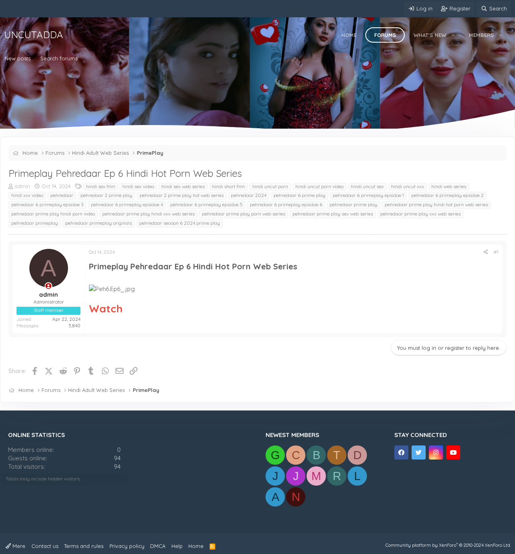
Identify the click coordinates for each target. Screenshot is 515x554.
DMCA (157, 546)
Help (177, 546)
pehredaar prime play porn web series (243, 214)
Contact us (44, 546)
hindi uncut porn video (319, 186)
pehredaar (61, 195)
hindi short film (228, 186)
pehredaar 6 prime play (299, 195)
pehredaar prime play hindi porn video (53, 214)
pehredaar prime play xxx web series (420, 214)
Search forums (59, 58)
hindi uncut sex (367, 186)
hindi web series (448, 186)
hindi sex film (100, 186)
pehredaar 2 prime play (106, 195)
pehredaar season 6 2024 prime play (179, 223)
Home (348, 35)
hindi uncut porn (270, 186)
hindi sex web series (183, 186)
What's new (430, 35)
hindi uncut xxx (407, 186)
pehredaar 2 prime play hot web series (182, 195)
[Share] (486, 252)
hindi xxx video (27, 195)
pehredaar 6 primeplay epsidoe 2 (447, 195)
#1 (496, 252)
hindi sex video (138, 186)
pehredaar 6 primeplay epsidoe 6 (286, 204)
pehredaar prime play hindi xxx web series (148, 214)
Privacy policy (126, 546)
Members (481, 35)
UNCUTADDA (33, 35)
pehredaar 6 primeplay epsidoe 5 (206, 204)
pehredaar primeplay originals (98, 223)
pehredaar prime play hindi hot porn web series (436, 204)
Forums (385, 35)
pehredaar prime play (353, 204)
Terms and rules (83, 546)
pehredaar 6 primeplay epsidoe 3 (47, 204)
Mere (18, 546)
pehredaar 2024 (248, 195)
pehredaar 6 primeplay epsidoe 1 (368, 195)
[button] (453, 35)
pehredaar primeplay (34, 223)
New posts (18, 58)
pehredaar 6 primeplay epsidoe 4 (127, 204)
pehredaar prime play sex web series (333, 214)
